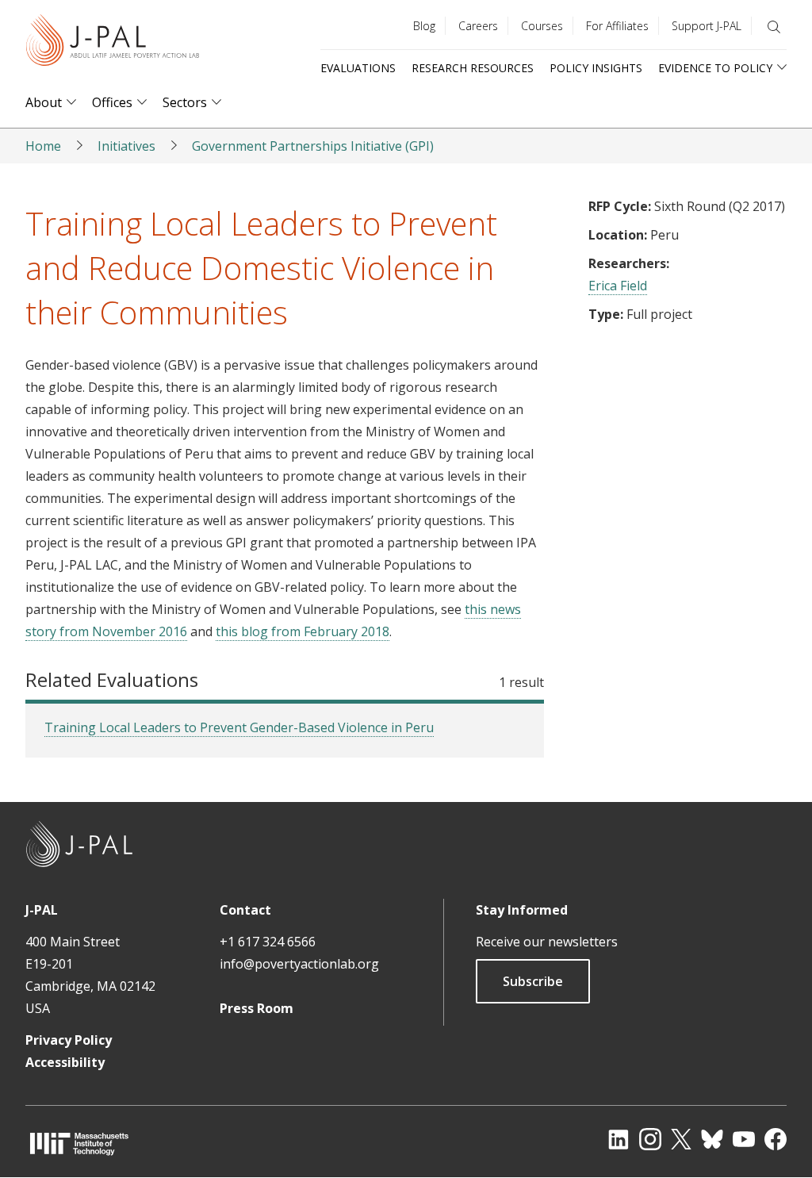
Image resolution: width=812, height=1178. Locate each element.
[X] (681, 1139)
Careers (478, 25)
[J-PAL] (112, 43)
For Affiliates (617, 25)
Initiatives (126, 146)
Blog (424, 25)
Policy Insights (596, 67)
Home (43, 146)
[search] (773, 26)
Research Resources (473, 67)
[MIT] (79, 1143)
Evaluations (358, 67)
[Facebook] (775, 1139)
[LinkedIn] (618, 1139)
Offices (112, 102)
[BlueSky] (712, 1139)
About (43, 102)
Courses (542, 25)
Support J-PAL (706, 25)
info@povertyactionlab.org (299, 964)
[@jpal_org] (650, 1139)
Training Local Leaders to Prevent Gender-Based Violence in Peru (239, 727)
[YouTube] (744, 1139)
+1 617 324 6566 (268, 941)
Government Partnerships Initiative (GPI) (313, 146)
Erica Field (617, 285)
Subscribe (533, 981)
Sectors (185, 102)
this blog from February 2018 (302, 631)
